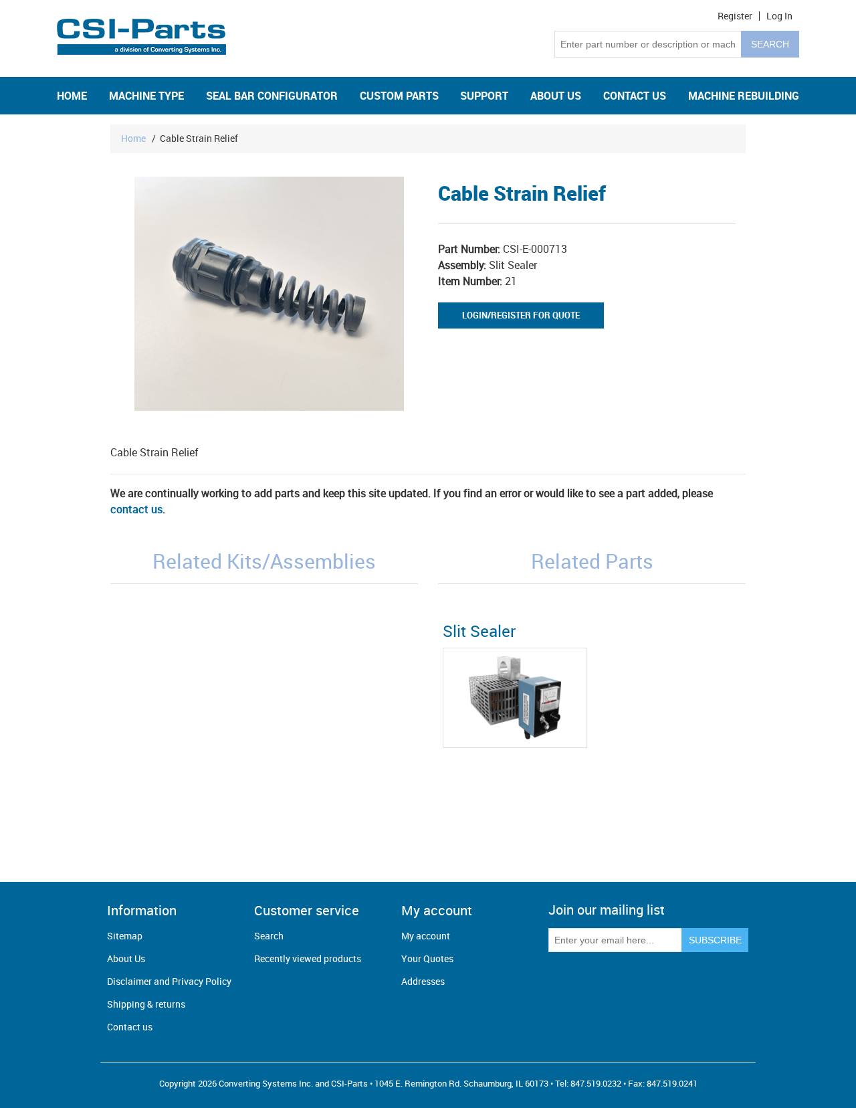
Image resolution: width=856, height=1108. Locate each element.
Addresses (423, 981)
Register (735, 16)
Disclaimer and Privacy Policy (169, 981)
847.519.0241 (672, 1083)
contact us (136, 509)
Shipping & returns (146, 1004)
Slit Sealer (479, 631)
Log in (779, 16)
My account (425, 935)
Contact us (129, 1026)
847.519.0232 (595, 1083)
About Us (126, 958)
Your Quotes (427, 958)
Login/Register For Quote (521, 315)
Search (269, 935)
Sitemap (124, 935)
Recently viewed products (307, 958)
